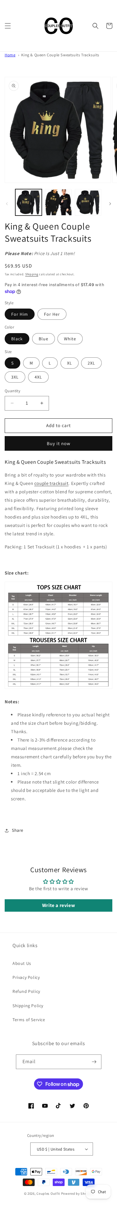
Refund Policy (26, 991)
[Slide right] (110, 204)
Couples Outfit (48, 1193)
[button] (8, 26)
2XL (91, 363)
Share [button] (17, 830)
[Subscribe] (94, 1061)
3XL (15, 377)
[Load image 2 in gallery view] (58, 202)
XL (69, 363)
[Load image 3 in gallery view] (88, 202)
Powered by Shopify (77, 1193)
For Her (52, 314)
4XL (38, 377)
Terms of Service (28, 1019)
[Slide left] (7, 204)
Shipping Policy (27, 1005)
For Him (19, 314)
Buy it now (59, 443)
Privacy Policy (26, 977)
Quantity (12, 390)
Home (10, 55)
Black (17, 339)
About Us (21, 963)
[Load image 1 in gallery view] (28, 202)
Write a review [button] (58, 905)
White (70, 339)
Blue (43, 339)
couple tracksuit (51, 483)
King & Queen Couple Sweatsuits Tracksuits (60, 55)
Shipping (31, 274)
